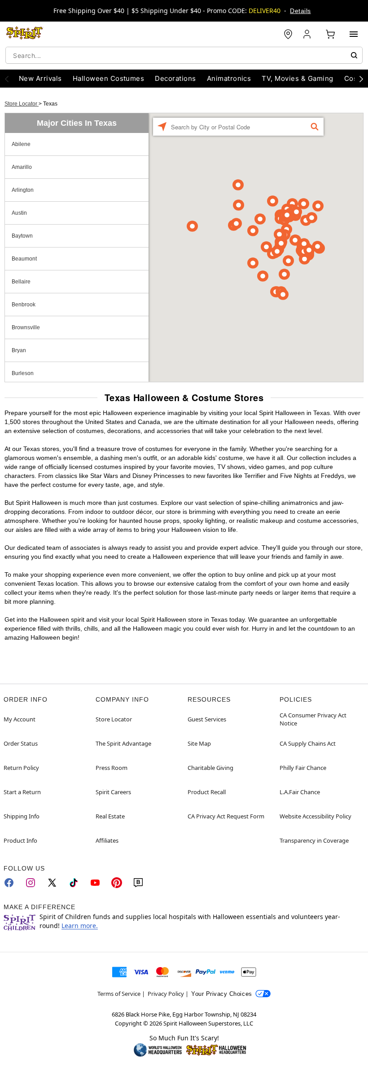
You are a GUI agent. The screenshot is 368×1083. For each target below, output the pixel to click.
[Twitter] (52, 883)
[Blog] (138, 883)
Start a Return (22, 792)
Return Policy (21, 768)
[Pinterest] (116, 883)
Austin (19, 213)
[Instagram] (30, 883)
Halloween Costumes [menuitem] (109, 78)
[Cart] (330, 34)
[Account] (308, 34)
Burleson (23, 373)
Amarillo (22, 167)
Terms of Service (118, 994)
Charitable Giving (210, 768)
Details (300, 10)
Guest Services (207, 719)
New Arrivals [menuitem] (40, 78)
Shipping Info (21, 816)
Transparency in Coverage (314, 840)
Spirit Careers (113, 792)
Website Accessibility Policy (315, 816)
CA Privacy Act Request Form (226, 816)
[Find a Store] (288, 34)
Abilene (21, 144)
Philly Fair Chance (303, 768)
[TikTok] (73, 883)
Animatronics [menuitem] (229, 78)
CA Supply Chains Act (308, 743)
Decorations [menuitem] (175, 78)
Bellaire (21, 281)
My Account (19, 719)
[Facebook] (9, 883)
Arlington (23, 190)
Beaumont (24, 259)
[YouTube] (95, 883)
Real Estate (110, 816)
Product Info (20, 840)
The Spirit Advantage (123, 743)
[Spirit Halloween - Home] (24, 34)
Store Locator (21, 104)
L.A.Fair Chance (300, 792)
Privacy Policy (166, 994)
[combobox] (184, 55)
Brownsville (26, 327)
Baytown (22, 236)
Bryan (19, 350)
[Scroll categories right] (361, 78)
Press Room (111, 768)
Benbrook (23, 304)
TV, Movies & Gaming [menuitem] (297, 78)
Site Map (199, 743)
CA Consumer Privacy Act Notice (313, 719)
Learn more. (79, 925)
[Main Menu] (354, 34)
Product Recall (207, 792)
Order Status (21, 743)
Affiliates (107, 840)
